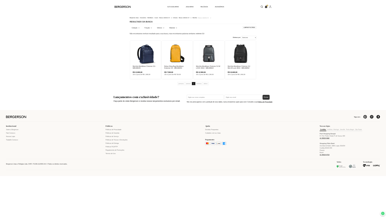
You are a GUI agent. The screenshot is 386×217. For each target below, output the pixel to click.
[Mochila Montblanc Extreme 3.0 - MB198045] (145, 53)
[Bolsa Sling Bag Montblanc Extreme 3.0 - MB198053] (177, 53)
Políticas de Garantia (112, 133)
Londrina (329, 129)
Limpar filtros (249, 27)
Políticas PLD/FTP (112, 146)
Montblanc (150, 17)
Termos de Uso (111, 153)
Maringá (336, 129)
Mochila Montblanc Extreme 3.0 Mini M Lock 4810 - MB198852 (239, 67)
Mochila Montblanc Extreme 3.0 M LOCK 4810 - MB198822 (208, 67)
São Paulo (358, 129)
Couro (156, 17)
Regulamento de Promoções (115, 150)
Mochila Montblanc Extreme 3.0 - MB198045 (144, 67)
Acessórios (219, 7)
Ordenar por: (237, 37)
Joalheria (190, 7)
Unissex (175, 17)
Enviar (266, 97)
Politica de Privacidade (265, 102)
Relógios (204, 7)
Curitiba (323, 129)
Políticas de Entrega (112, 143)
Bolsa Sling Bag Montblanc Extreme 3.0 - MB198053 (174, 67)
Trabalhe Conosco (12, 140)
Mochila (195, 17)
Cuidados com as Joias (213, 133)
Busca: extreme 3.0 (164, 17)
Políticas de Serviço (112, 136)
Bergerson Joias (134, 17)
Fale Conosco (10, 133)
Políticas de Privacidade (113, 129)
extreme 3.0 (200, 33)
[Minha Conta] (270, 7)
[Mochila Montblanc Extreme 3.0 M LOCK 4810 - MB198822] (209, 53)
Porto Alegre (350, 129)
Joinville (342, 129)
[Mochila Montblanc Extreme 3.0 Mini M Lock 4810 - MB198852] (240, 53)
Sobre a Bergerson (12, 129)
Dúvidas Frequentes (211, 129)
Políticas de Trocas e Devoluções (117, 140)
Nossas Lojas (10, 136)
